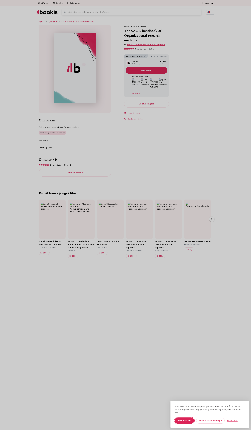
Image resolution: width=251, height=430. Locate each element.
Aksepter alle (184, 420)
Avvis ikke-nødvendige (210, 420)
